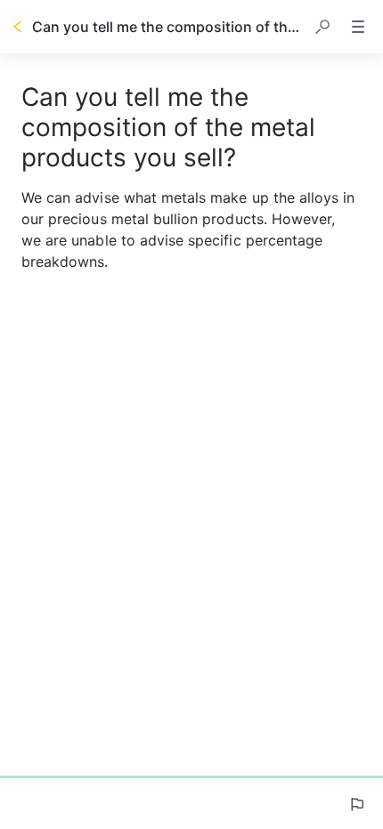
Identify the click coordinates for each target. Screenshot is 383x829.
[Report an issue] (356, 804)
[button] (322, 26)
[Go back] (18, 26)
